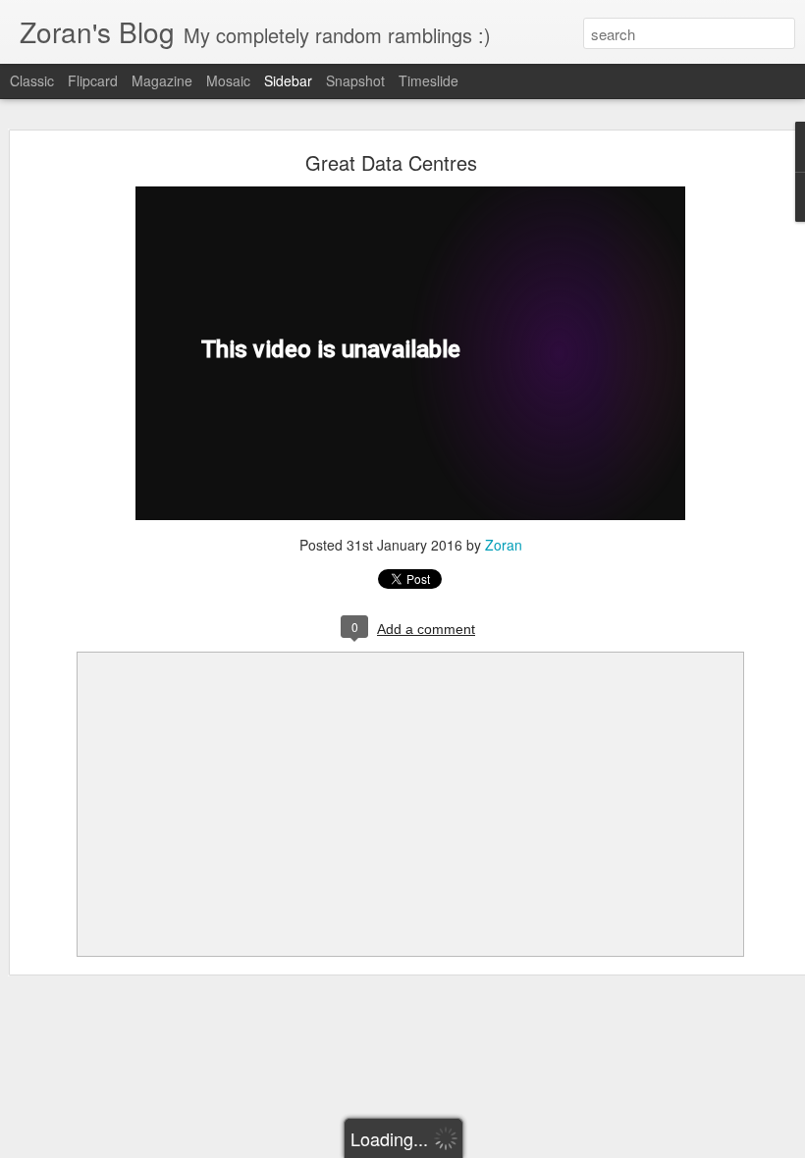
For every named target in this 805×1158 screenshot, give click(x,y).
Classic (32, 80)
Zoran (503, 544)
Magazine (162, 80)
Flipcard (93, 80)
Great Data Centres (391, 162)
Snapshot (355, 80)
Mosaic (228, 80)
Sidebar (288, 80)
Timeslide (428, 80)
